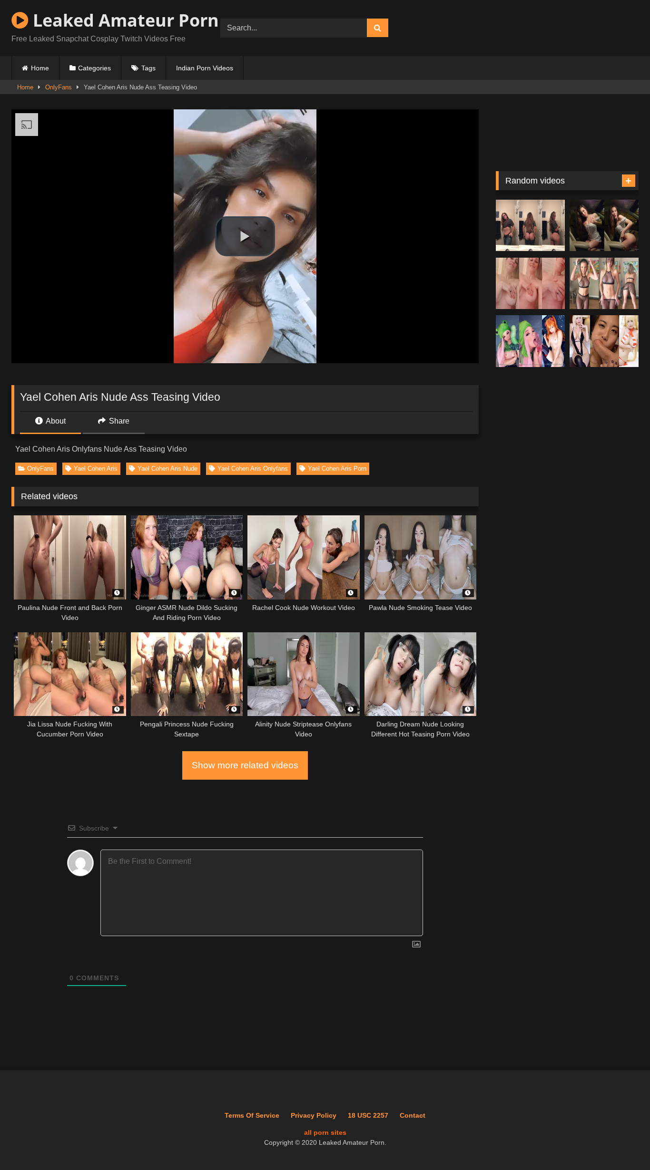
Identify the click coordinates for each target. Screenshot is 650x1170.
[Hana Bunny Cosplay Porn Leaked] (604, 341)
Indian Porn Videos (204, 68)
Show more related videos (245, 765)
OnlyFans (58, 87)
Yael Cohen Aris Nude (167, 468)
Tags (148, 68)
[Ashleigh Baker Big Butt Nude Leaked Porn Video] (530, 225)
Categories (94, 68)
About (55, 421)
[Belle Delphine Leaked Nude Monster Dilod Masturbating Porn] (530, 341)
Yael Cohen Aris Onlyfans (252, 468)
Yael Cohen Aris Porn (337, 468)
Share (118, 421)
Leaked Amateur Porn (124, 20)
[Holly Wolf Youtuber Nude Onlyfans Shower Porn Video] (530, 283)
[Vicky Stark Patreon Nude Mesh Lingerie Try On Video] (604, 283)
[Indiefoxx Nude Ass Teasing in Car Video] (604, 225)
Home (40, 68)
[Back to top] (621, 1141)
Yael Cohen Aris (96, 468)
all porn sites (325, 1132)
